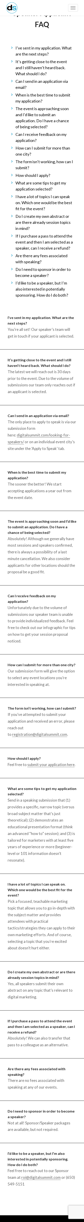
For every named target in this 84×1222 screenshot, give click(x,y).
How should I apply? (32, 175)
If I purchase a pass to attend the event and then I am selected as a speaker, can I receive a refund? (44, 241)
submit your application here (51, 764)
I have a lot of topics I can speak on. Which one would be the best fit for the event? (43, 202)
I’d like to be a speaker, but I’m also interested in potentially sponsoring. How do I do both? (41, 288)
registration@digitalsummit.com (39, 734)
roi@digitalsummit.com (41, 1177)
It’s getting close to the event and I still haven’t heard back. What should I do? (41, 67)
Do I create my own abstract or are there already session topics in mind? (43, 222)
